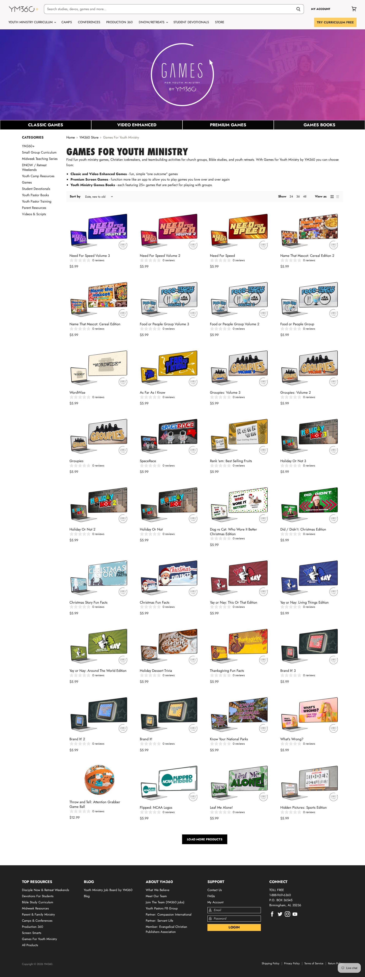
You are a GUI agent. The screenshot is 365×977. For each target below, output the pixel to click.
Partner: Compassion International (168, 914)
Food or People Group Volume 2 (234, 324)
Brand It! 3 (288, 670)
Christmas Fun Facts (154, 602)
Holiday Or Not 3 (293, 460)
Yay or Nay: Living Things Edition (304, 602)
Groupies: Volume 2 (295, 392)
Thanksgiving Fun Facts (227, 670)
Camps (66, 22)
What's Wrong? (291, 739)
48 (304, 196)
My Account (215, 902)
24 (291, 196)
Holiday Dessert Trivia (156, 670)
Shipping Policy (270, 963)
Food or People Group (297, 324)
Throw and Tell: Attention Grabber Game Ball (94, 804)
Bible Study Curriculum (37, 902)
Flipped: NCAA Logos (156, 807)
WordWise (77, 392)
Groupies (76, 460)
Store (219, 22)
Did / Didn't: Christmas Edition (303, 529)
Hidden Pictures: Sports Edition (303, 807)
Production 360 (119, 22)
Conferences (89, 22)
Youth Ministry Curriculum (31, 22)
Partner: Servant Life (159, 920)
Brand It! (146, 739)
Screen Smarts (31, 933)
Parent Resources (34, 207)
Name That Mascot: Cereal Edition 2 (307, 255)
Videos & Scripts (34, 214)
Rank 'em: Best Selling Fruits (231, 460)
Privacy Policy (292, 963)
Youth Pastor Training (36, 201)
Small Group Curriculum (39, 152)
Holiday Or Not (151, 529)
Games (27, 182)
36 (298, 196)
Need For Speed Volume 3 (89, 255)
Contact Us (214, 890)
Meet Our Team (156, 896)
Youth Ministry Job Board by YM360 (108, 890)
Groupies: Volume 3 (225, 392)
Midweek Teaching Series (39, 158)
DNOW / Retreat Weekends (34, 167)
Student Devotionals (191, 22)
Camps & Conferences (37, 920)
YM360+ (28, 146)
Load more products (204, 839)
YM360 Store (88, 137)
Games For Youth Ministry (39, 939)
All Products (30, 945)
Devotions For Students (37, 896)
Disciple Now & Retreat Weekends (45, 890)
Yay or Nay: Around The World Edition (98, 670)
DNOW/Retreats (152, 22)
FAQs (211, 896)
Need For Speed (222, 255)
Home (70, 137)
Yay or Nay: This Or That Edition (233, 602)
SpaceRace (148, 460)
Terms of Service (313, 963)
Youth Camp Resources (38, 176)
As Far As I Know (152, 392)
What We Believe (157, 890)
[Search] (298, 9)
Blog (87, 896)
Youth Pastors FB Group (162, 908)
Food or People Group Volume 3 (164, 324)
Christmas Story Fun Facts (88, 602)
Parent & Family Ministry (38, 914)
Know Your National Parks (229, 739)
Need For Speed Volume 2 (160, 255)
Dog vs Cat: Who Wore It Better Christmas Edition (233, 531)
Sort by (75, 196)
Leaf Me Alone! (221, 807)
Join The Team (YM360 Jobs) (165, 902)
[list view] (337, 197)
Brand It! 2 (77, 739)
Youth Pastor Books (35, 195)
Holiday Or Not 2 (82, 529)
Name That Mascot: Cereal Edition (94, 324)
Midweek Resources (35, 908)
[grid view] (332, 197)
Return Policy (335, 963)
